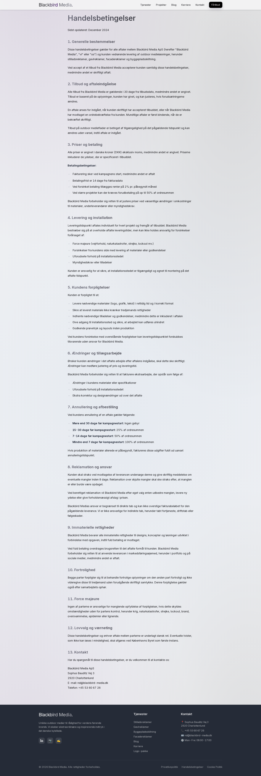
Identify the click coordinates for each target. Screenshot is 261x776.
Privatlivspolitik (169, 766)
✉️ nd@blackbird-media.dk (196, 735)
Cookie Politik (214, 766)
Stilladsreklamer (143, 722)
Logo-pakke (141, 751)
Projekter (161, 4)
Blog (173, 4)
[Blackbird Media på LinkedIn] (42, 741)
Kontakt (199, 4)
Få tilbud (215, 4)
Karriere (186, 4)
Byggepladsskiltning (145, 731)
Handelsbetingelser (192, 766)
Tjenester (145, 4)
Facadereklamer (143, 736)
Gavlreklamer (141, 726)
